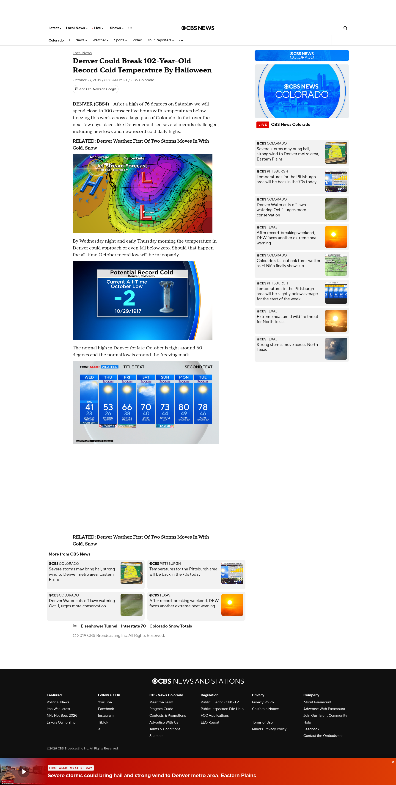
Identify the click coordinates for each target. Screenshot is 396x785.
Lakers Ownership (61, 722)
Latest (54, 28)
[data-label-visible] (391, 761)
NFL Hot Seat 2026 (62, 715)
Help (307, 722)
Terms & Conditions (164, 729)
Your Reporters (160, 40)
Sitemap (155, 736)
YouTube (105, 702)
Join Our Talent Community (325, 715)
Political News (58, 702)
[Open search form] (345, 28)
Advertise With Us (163, 722)
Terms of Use (262, 722)
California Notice (265, 709)
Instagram (106, 715)
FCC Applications (215, 715)
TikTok (103, 722)
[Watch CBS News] (24, 771)
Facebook (106, 709)
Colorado (56, 40)
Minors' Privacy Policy (269, 729)
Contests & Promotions (167, 715)
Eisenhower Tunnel (99, 626)
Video (137, 40)
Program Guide (161, 709)
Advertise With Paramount (324, 709)
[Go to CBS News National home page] (198, 28)
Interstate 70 (133, 626)
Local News (76, 28)
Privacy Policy (263, 702)
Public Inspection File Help (222, 709)
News (80, 40)
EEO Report (210, 722)
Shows (116, 28)
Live (98, 28)
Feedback (311, 729)
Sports (119, 40)
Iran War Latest (58, 709)
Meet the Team (161, 702)
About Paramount (317, 702)
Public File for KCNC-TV (220, 702)
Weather (100, 40)
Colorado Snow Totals (170, 626)
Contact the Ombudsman (323, 736)
